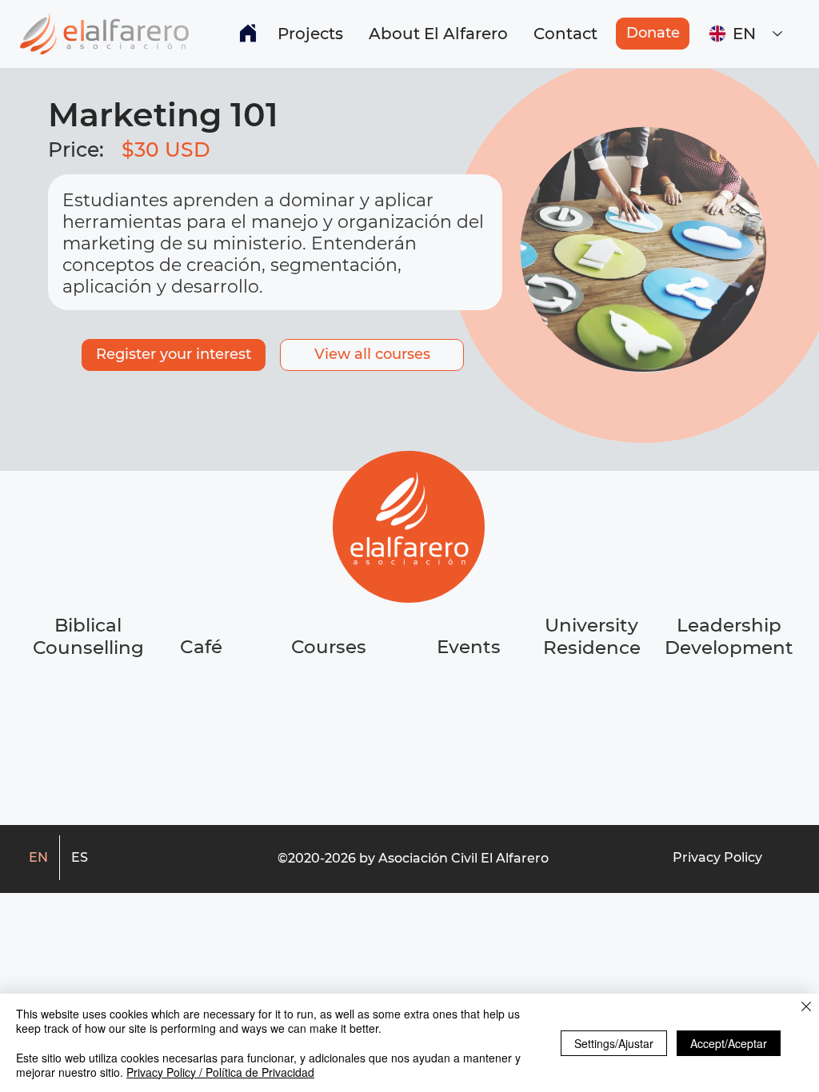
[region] (202, 707)
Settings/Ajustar (613, 1043)
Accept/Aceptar (728, 1043)
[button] (310, 34)
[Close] (806, 1007)
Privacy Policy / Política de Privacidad (220, 1072)
